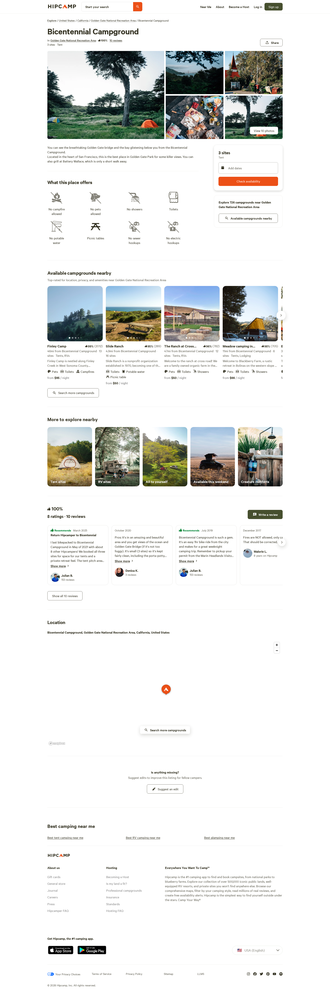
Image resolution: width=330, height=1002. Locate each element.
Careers (52, 897)
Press (51, 904)
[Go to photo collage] (105, 95)
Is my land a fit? (116, 883)
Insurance (112, 897)
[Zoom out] (277, 650)
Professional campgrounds (124, 890)
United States (67, 20)
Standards (113, 904)
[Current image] (69, 338)
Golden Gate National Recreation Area (113, 20)
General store (56, 883)
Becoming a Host (117, 877)
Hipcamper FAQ (58, 910)
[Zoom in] (277, 645)
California (82, 20)
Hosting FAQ (114, 910)
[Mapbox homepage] (57, 743)
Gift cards (53, 877)
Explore (51, 20)
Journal (52, 890)
